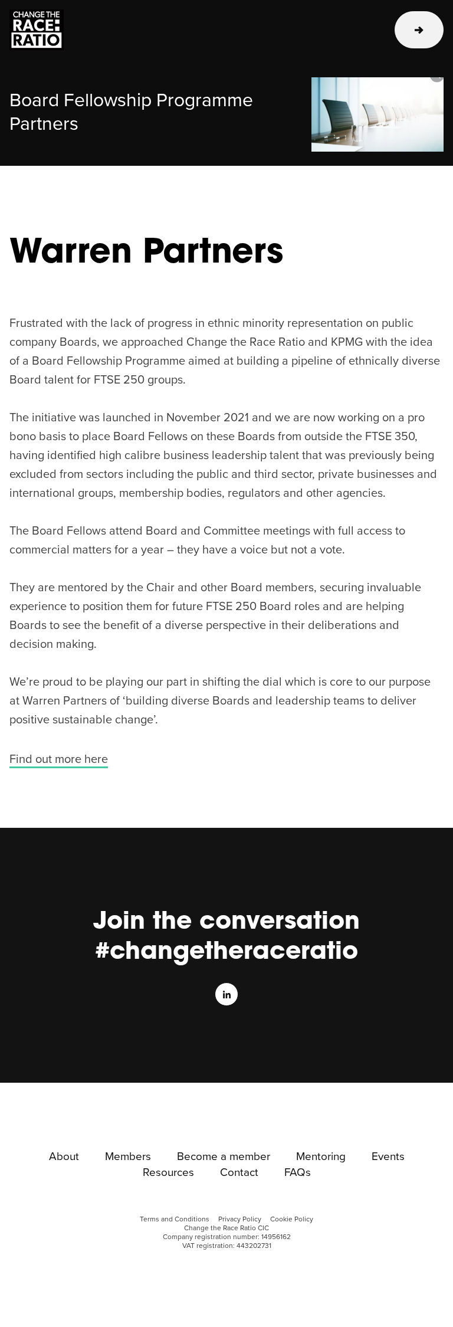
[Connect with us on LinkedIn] (226, 994)
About (64, 1157)
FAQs (297, 1173)
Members (128, 1157)
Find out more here (58, 759)
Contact (239, 1173)
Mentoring (321, 1157)
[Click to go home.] (49, 29)
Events (388, 1157)
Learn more (419, 29)
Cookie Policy (291, 1219)
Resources (168, 1173)
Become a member (223, 1157)
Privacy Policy (239, 1219)
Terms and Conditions (174, 1219)
